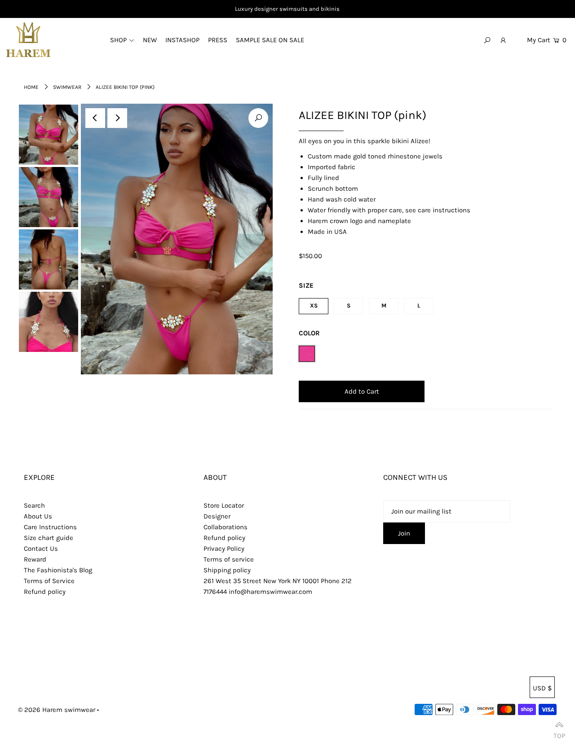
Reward (35, 559)
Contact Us (41, 548)
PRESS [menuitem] (217, 40)
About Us (38, 516)
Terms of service (228, 559)
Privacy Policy (223, 548)
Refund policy (45, 592)
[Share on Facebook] (564, 113)
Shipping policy (227, 570)
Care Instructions (50, 527)
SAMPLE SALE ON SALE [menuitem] (270, 40)
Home (31, 87)
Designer (216, 516)
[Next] (117, 118)
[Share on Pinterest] (564, 158)
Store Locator (223, 505)
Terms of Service (49, 581)
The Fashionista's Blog (58, 570)
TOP (559, 732)
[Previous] (95, 118)
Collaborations (225, 527)
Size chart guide (48, 538)
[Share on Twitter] (564, 135)
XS (314, 305)
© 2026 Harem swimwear (56, 710)
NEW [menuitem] (150, 40)
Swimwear (67, 87)
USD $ (542, 688)
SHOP (118, 40)
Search (34, 505)
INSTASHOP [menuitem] (182, 40)
